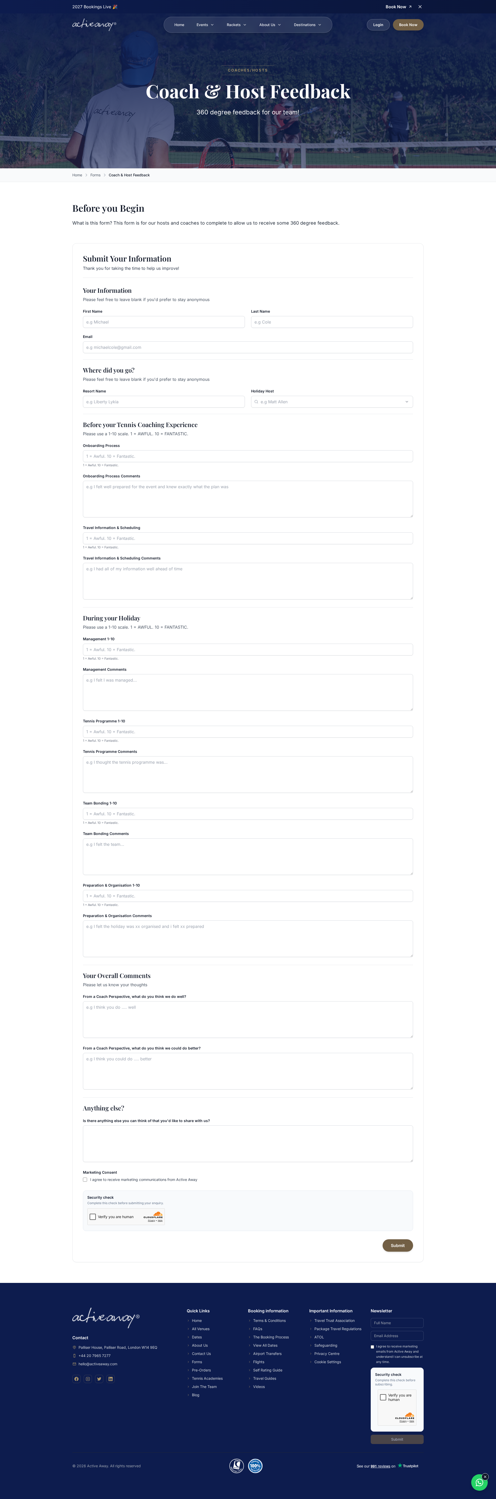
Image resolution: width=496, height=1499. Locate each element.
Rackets (234, 24)
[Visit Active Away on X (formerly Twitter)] (99, 1379)
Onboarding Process (101, 445)
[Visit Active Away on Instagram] (88, 1379)
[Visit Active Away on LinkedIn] (110, 1379)
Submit (398, 1245)
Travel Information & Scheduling (111, 527)
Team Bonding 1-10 (100, 803)
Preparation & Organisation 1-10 (111, 885)
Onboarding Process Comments (111, 476)
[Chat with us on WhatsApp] (479, 1482)
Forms (95, 175)
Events (202, 24)
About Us (267, 24)
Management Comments (105, 669)
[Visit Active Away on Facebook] (76, 1379)
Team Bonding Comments (106, 833)
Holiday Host (262, 391)
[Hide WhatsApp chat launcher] (485, 1476)
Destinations (305, 24)
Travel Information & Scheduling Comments (122, 558)
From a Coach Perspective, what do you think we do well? (134, 996)
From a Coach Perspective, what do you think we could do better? (142, 1048)
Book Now (408, 24)
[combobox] (332, 402)
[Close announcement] (420, 6)
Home (179, 24)
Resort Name (94, 391)
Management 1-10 (98, 639)
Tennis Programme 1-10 (104, 721)
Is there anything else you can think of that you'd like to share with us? (146, 1120)
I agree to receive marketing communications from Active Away (143, 1179)
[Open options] (407, 402)
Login (378, 24)
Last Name (260, 311)
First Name (92, 311)
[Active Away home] (94, 25)
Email (87, 336)
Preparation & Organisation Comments (117, 915)
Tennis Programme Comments (110, 751)
